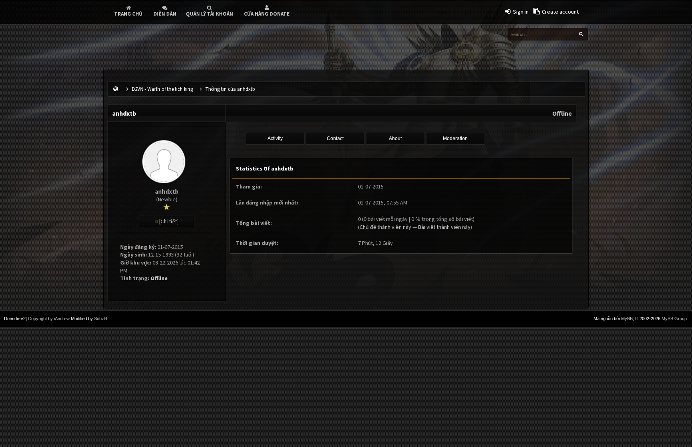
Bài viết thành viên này (444, 227)
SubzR (100, 318)
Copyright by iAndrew (49, 318)
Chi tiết (169, 221)
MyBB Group (674, 318)
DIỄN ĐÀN (164, 13)
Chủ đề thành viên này (385, 227)
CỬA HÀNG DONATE (267, 13)
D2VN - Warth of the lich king (162, 89)
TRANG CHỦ (128, 13)
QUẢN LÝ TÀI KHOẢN (209, 13)
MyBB (627, 318)
